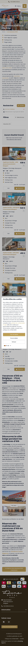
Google (5, 325)
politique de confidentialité (18, 323)
